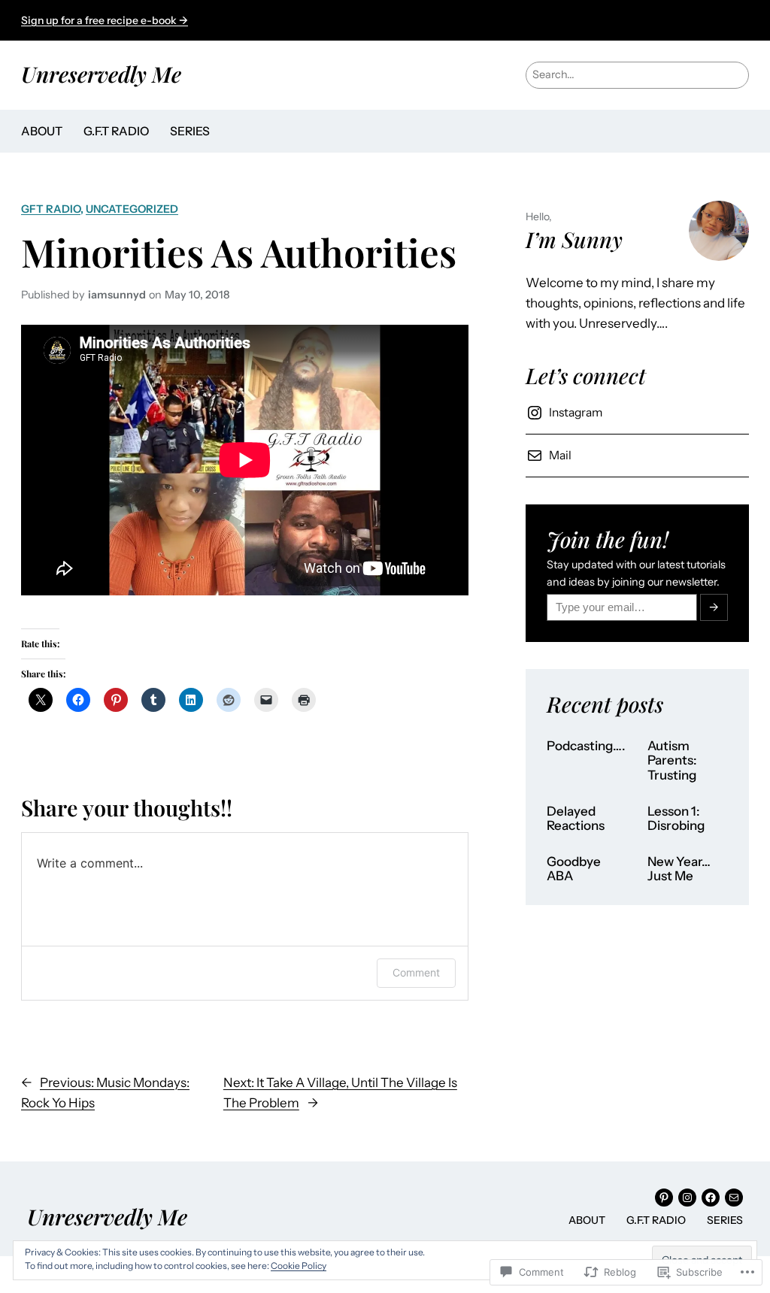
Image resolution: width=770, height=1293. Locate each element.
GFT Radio (50, 209)
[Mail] (734, 1198)
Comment (416, 972)
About (41, 131)
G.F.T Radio (116, 131)
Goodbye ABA (574, 869)
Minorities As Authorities (238, 252)
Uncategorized (132, 209)
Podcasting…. (586, 746)
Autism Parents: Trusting (672, 761)
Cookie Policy (298, 1265)
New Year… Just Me (679, 869)
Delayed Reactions (576, 819)
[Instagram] (687, 1198)
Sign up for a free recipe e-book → (104, 20)
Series (190, 131)
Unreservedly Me (101, 73)
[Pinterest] (664, 1198)
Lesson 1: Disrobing (676, 819)
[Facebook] (711, 1198)
